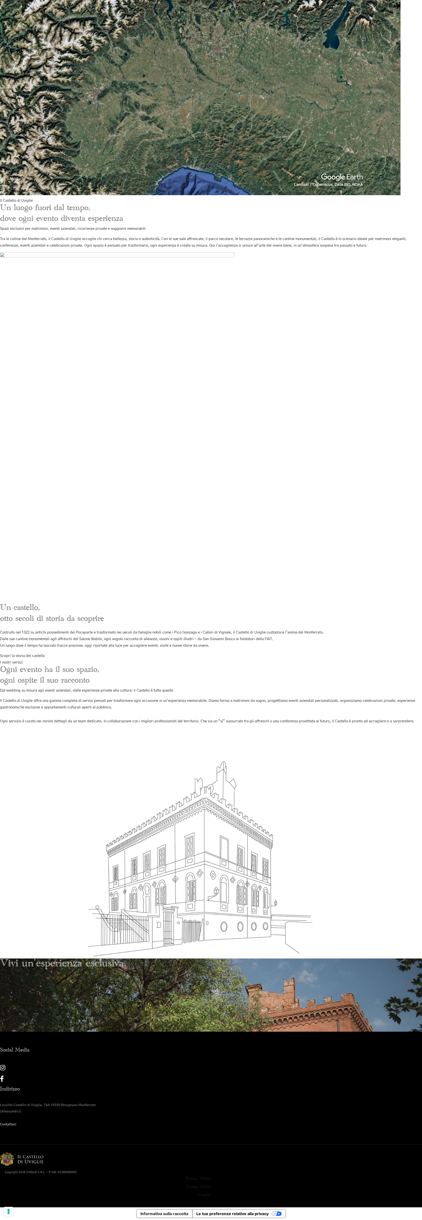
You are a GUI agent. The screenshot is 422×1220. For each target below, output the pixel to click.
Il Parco (136, 66)
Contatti (257, 97)
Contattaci (8, 1124)
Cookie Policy (198, 1187)
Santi (133, 56)
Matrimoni (167, 97)
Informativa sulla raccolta (164, 1213)
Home (114, 97)
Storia (134, 45)
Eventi (134, 86)
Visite (133, 97)
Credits (204, 1195)
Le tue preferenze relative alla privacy (232, 1213)
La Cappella (140, 76)
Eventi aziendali (197, 97)
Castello (143, 35)
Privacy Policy (198, 1179)
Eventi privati (231, 97)
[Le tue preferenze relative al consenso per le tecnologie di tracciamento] (8, 1211)
